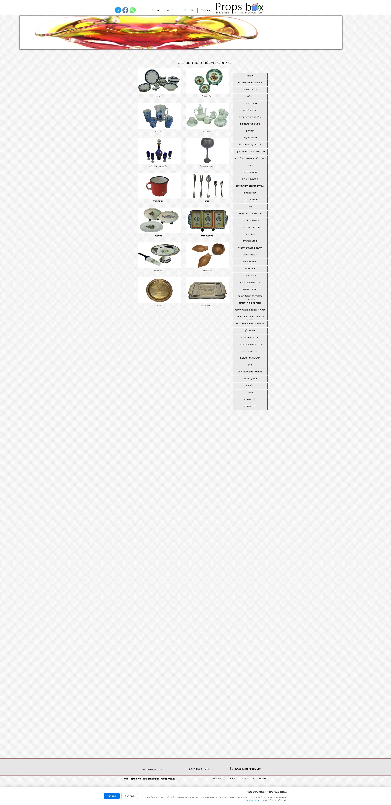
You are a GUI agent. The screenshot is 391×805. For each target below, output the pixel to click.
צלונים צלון (250, 330)
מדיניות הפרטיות (151, 778)
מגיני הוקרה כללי (250, 199)
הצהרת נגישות (167, 778)
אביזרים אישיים (250, 103)
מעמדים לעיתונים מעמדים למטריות (250, 158)
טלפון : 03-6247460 (199, 769)
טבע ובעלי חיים (250, 110)
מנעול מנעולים (250, 192)
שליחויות (250, 385)
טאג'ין (250, 392)
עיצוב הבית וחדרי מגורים (250, 82)
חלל (250, 365)
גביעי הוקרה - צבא (250, 351)
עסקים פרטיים (250, 89)
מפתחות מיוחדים (250, 179)
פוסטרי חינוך (250, 275)
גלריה (170, 10)
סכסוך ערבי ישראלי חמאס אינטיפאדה (250, 297)
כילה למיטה (250, 234)
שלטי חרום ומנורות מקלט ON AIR (250, 151)
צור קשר (154, 10)
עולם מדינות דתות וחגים (250, 117)
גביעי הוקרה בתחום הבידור (250, 344)
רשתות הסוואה (250, 289)
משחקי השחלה (250, 378)
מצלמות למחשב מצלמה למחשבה (250, 310)
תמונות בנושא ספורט (250, 227)
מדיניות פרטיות (253, 800)
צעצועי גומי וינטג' (250, 261)
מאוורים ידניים (250, 172)
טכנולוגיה (250, 96)
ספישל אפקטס (250, 137)
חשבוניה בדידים (250, 254)
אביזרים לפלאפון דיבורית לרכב (250, 186)
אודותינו (205, 10)
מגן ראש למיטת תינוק (250, 282)
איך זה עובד (187, 10)
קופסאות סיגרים (250, 241)
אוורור (250, 165)
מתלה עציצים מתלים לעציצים (250, 323)
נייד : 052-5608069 (153, 769)
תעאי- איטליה (250, 268)
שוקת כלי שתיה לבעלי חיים (250, 371)
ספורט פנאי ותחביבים (250, 124)
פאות (250, 206)
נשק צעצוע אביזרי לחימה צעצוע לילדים (250, 318)
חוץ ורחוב (250, 131)
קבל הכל (112, 796)
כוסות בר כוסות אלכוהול (250, 303)
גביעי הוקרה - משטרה (250, 358)
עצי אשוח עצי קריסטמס (250, 213)
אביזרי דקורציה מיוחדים (250, 144)
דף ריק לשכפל (250, 399)
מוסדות (250, 75)
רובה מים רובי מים (250, 220)
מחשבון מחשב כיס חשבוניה (250, 248)
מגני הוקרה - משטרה (250, 337)
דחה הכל (129, 796)
